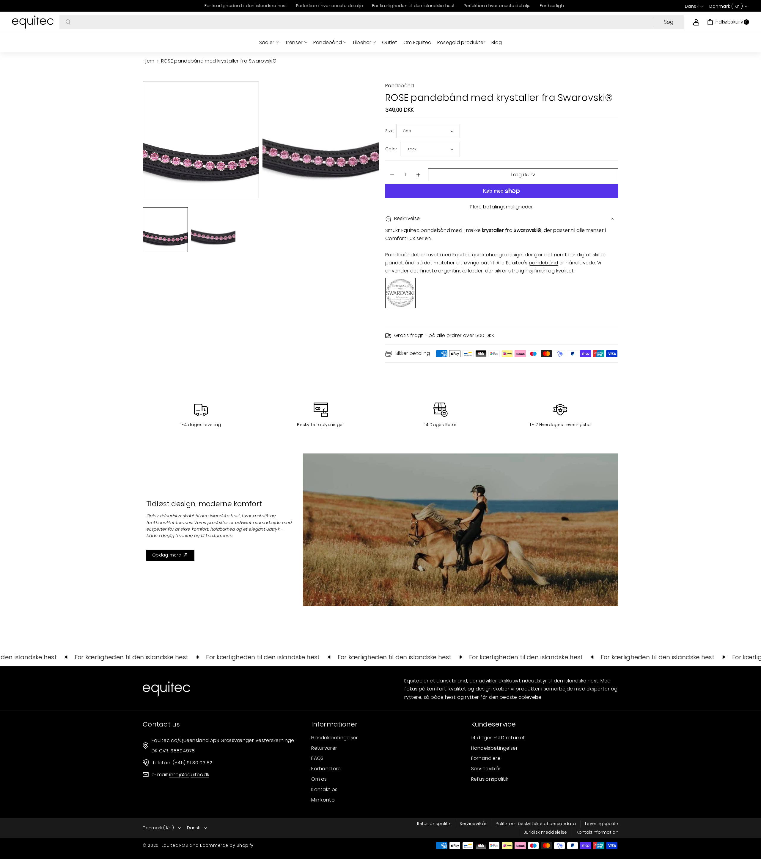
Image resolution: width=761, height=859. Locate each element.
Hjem (148, 60)
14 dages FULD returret (498, 737)
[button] (728, 22)
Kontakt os (324, 789)
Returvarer (324, 748)
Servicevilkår (486, 768)
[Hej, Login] (696, 22)
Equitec (169, 845)
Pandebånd (327, 42)
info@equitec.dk (189, 774)
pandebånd (543, 262)
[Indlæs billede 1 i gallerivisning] (165, 229)
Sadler (267, 42)
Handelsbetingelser (334, 737)
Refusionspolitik (490, 779)
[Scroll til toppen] (748, 840)
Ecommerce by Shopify (227, 845)
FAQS (317, 758)
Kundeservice (493, 724)
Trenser (294, 42)
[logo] (166, 689)
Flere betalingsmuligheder (501, 206)
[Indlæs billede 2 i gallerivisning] (213, 229)
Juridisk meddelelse (545, 832)
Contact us (161, 724)
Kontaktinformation (597, 832)
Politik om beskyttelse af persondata (536, 824)
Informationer (334, 724)
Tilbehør (361, 42)
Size (389, 131)
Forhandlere (326, 768)
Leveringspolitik (601, 824)
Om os (319, 779)
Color (391, 149)
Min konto (323, 799)
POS (183, 845)
